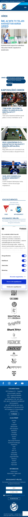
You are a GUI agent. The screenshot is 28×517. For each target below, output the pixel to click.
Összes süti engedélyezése (14, 281)
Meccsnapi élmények (14, 440)
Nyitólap (14, 420)
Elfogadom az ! (14, 495)
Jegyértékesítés (14, 456)
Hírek (14, 422)
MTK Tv (14, 450)
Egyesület (14, 462)
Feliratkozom (14, 498)
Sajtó (14, 446)
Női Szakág (14, 454)
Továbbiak (14, 414)
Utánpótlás (14, 452)
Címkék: (3, 77)
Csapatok (14, 424)
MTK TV (9, 85)
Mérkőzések (14, 426)
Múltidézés (14, 430)
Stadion (14, 460)
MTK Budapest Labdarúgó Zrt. (15, 78)
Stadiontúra (14, 444)
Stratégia (14, 432)
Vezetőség (14, 434)
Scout (14, 448)
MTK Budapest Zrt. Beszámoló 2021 (14, 407)
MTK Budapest (14, 428)
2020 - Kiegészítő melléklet (14, 395)
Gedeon (14, 436)
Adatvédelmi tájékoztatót (18, 495)
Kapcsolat (14, 464)
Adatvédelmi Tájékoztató (14, 473)
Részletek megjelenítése (16, 276)
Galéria (14, 438)
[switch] (24, 260)
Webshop (14, 458)
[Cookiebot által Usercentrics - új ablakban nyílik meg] (19, 229)
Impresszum (14, 471)
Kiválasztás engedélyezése (14, 286)
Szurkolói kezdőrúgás (14, 442)
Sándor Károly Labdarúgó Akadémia (14, 81)
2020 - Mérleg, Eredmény (14, 397)
